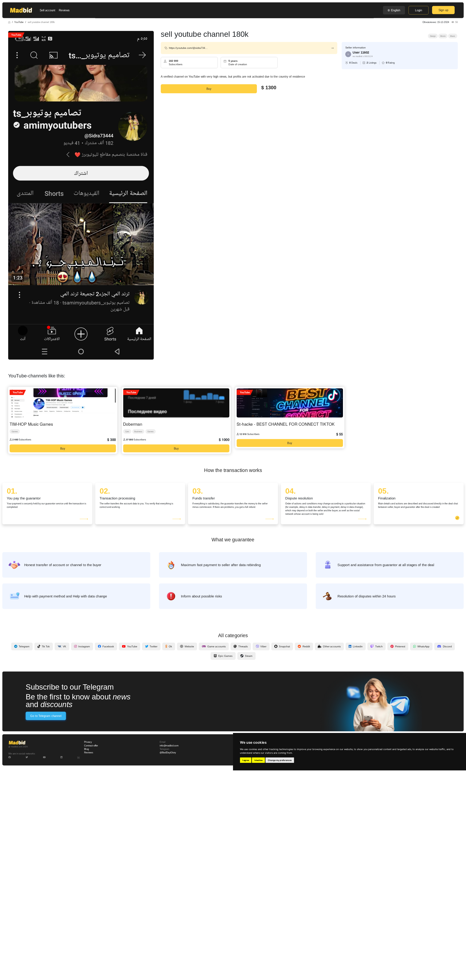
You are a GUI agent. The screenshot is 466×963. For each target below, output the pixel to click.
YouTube (18, 22)
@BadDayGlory (168, 752)
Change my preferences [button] (280, 760)
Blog (86, 749)
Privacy (88, 742)
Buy (208, 88)
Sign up (443, 10)
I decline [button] (258, 760)
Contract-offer (91, 745)
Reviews (64, 10)
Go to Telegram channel (45, 716)
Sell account (47, 10)
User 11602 (361, 52)
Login (418, 10)
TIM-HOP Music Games (31, 424)
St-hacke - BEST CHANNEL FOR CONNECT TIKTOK (286, 424)
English (395, 10)
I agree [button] (245, 760)
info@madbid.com (169, 745)
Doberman (132, 424)
